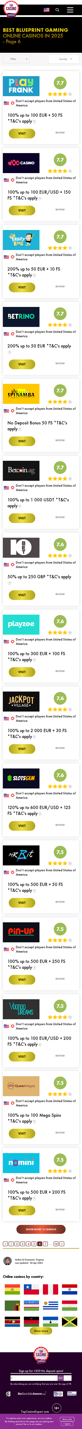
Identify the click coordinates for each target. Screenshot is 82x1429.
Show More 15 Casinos (41, 1229)
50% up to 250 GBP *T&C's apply (39, 577)
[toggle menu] (70, 9)
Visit (22, 134)
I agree (67, 1423)
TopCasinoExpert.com (35, 1412)
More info (67, 1419)
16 (56, 1244)
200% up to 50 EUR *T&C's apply (39, 346)
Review (60, 132)
